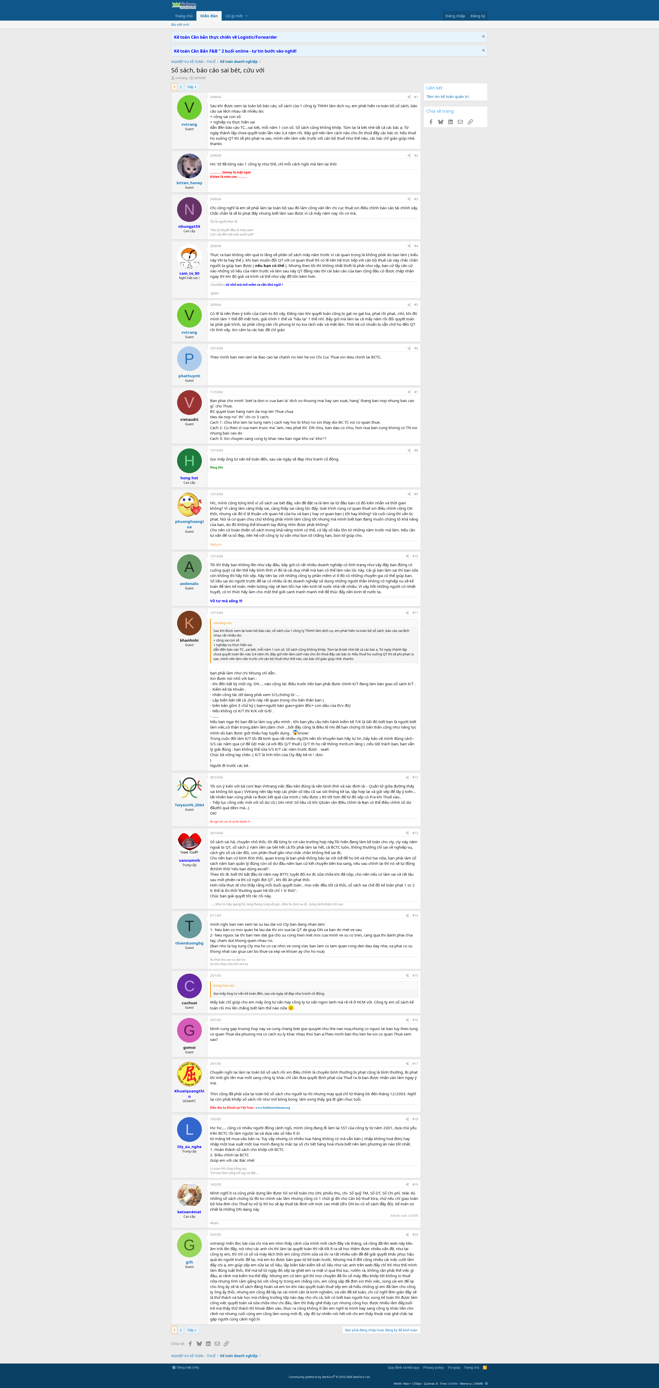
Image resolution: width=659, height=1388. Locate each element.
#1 (416, 97)
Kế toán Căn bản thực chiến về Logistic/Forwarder (225, 37)
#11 (415, 613)
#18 (415, 1119)
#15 (415, 975)
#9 (416, 494)
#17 (415, 1063)
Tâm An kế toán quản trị (447, 96)
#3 (416, 199)
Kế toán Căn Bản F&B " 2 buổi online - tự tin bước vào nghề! (235, 51)
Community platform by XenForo (329, 1377)
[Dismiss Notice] (483, 37)
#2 (416, 155)
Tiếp (190, 87)
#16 (415, 1020)
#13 (415, 833)
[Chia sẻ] (409, 97)
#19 (415, 1184)
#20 (415, 1234)
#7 (416, 392)
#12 (415, 777)
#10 (415, 556)
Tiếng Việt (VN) (187, 1367)
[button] (246, 16)
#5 (416, 305)
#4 (416, 246)
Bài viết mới (180, 24)
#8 (416, 450)
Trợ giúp (454, 1367)
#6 (416, 348)
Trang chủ (184, 15)
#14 (415, 915)
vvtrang (181, 78)
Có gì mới (234, 15)
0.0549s (453, 1383)
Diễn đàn (209, 15)
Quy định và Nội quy (403, 1367)
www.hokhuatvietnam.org (273, 1107)
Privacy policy (433, 1367)
